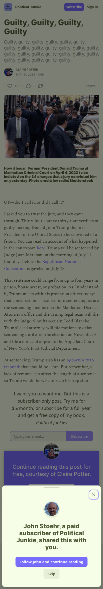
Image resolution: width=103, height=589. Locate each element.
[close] (94, 495)
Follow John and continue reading (52, 561)
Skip (52, 573)
